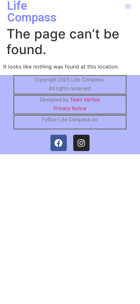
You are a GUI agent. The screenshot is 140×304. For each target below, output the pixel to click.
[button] (128, 6)
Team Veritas (85, 100)
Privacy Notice (70, 108)
